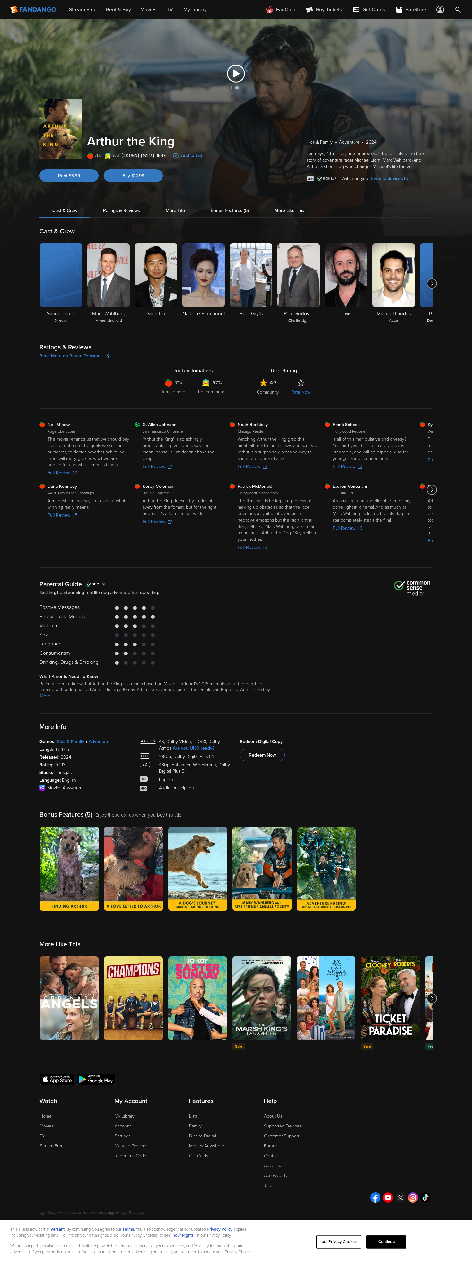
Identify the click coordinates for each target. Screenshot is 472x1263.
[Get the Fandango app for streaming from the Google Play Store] (96, 1079)
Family (195, 1126)
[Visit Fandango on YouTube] (387, 1197)
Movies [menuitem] (148, 9)
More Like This (289, 210)
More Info (175, 210)
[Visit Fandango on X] (400, 1197)
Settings (122, 1136)
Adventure (99, 741)
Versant (57, 1229)
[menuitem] (368, 9)
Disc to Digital (202, 1136)
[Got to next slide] (432, 283)
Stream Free (52, 1146)
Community (268, 392)
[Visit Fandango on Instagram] (412, 1197)
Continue (386, 1241)
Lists (193, 1116)
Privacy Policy (219, 1229)
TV (42, 1136)
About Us (273, 1116)
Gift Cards (198, 1156)
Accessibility (276, 1175)
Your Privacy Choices (339, 1241)
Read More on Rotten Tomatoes (71, 356)
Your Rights (183, 1235)
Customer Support (281, 1136)
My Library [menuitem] (195, 9)
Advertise (273, 1165)
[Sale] (262, 998)
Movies (47, 1126)
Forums (271, 1146)
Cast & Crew (64, 210)
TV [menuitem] (170, 9)
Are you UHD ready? (193, 748)
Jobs (268, 1185)
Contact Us (274, 1156)
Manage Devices (131, 1146)
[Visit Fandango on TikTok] (425, 1197)
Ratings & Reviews (121, 210)
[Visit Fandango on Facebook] (375, 1197)
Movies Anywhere (206, 1146)
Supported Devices (283, 1126)
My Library (125, 1116)
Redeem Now (262, 755)
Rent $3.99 (69, 176)
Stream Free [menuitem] (83, 9)
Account (123, 1126)
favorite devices (387, 178)
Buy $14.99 (133, 176)
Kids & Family (70, 741)
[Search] (458, 9)
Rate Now (300, 392)
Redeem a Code (130, 1156)
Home (46, 1116)
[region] (236, 1241)
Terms (128, 1229)
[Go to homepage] (34, 9)
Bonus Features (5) (230, 210)
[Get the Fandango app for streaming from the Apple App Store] (57, 1079)
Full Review (59, 473)
